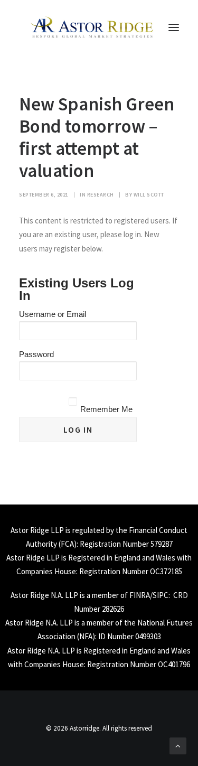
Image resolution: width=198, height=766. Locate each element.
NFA (85, 636)
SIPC (160, 595)
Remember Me (106, 409)
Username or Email (52, 314)
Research (100, 194)
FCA (67, 544)
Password (36, 354)
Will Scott (149, 194)
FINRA (139, 595)
